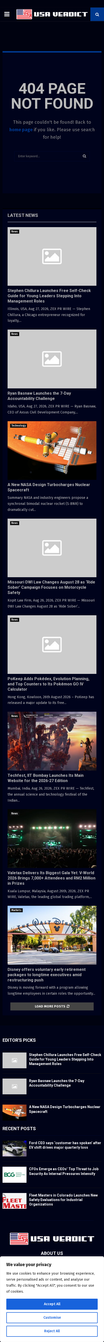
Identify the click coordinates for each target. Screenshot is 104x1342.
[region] (52, 1299)
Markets (16, 910)
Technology (18, 425)
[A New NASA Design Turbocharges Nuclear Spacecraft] (52, 450)
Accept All (52, 1304)
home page (21, 129)
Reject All (52, 1331)
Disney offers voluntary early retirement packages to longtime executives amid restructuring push (47, 974)
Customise (52, 1317)
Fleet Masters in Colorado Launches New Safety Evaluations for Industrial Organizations (63, 1199)
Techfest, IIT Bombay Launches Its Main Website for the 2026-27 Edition (46, 778)
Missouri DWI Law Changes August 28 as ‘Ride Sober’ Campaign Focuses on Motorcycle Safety (51, 587)
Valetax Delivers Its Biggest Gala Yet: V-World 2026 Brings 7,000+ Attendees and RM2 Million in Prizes (51, 878)
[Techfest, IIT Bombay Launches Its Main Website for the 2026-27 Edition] (52, 741)
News (14, 231)
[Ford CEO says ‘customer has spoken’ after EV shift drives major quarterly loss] (15, 1148)
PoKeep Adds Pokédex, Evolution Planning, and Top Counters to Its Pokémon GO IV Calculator (48, 684)
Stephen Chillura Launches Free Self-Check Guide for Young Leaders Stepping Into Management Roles (49, 296)
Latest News (23, 215)
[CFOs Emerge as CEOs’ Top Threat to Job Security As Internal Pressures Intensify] (15, 1174)
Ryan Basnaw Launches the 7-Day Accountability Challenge (39, 396)
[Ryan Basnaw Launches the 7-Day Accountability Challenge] (52, 359)
